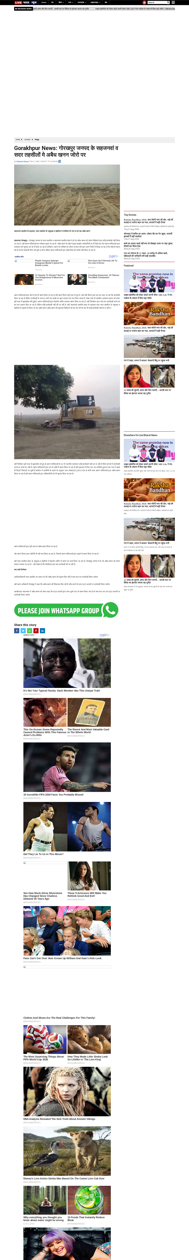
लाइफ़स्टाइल (94, 2)
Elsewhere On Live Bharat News (140, 435)
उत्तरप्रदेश (81, 2)
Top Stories (130, 214)
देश (52, 2)
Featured (128, 265)
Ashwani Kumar (22, 161)
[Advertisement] (91, 89)
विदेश (60, 2)
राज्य (69, 2)
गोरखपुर (37, 140)
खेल (106, 2)
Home (18, 140)
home (43, 2)
